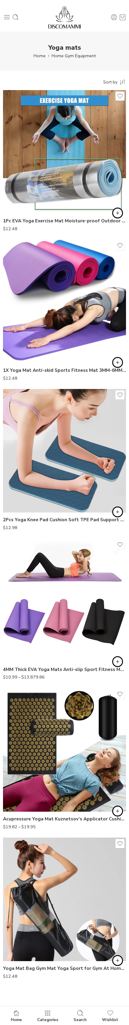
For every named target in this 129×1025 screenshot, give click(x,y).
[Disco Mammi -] (64, 17)
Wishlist (110, 1019)
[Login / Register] (114, 17)
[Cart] (122, 17)
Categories (47, 1019)
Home (40, 56)
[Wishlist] (120, 96)
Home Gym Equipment (74, 56)
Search (80, 1019)
